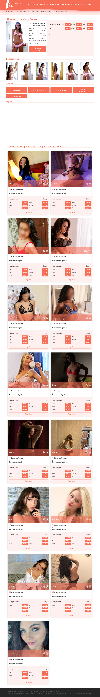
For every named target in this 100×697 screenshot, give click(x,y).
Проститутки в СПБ (15, 5)
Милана (54, 251)
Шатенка (43, 38)
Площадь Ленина (39, 23)
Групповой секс (61, 90)
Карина (54, 183)
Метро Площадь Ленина (44, 11)
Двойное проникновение (83, 90)
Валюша (54, 452)
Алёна (11, 318)
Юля (10, 385)
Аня (10, 183)
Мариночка (55, 519)
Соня (53, 318)
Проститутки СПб (12, 11)
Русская (43, 41)
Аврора (11, 251)
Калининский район (27, 11)
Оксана (11, 452)
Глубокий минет (38, 90)
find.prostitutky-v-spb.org (42, 693)
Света (54, 385)
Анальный (16, 90)
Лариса (11, 519)
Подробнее (28, 212)
